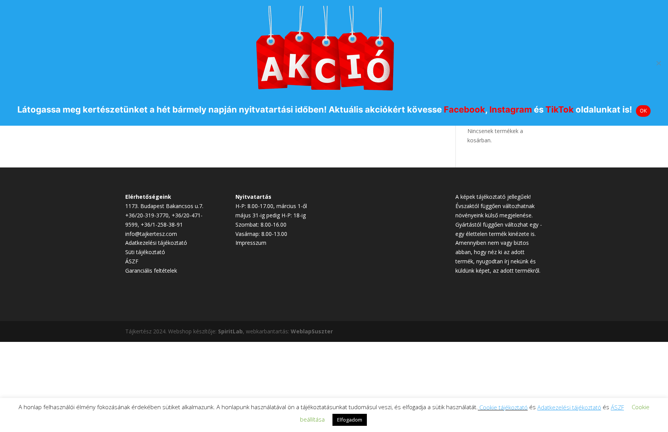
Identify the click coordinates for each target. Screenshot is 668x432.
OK (643, 111)
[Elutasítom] (658, 63)
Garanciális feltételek (151, 270)
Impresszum (250, 242)
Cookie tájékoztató (503, 407)
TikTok (559, 109)
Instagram (510, 109)
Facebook (464, 109)
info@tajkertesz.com (151, 233)
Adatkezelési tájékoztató (156, 242)
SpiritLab (230, 331)
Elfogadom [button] (349, 419)
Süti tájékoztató (145, 252)
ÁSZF (131, 261)
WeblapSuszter (312, 331)
